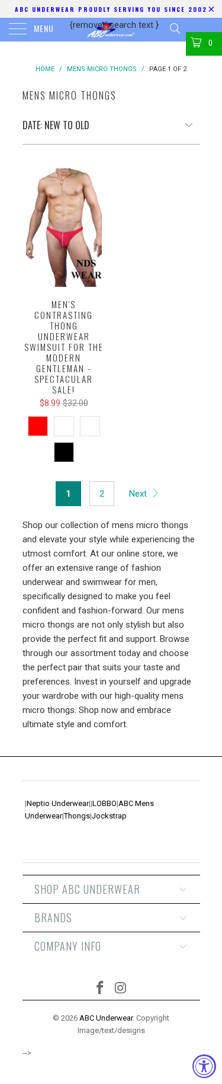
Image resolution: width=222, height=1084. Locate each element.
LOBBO (104, 803)
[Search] (174, 28)
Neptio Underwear (58, 803)
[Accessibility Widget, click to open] (204, 1066)
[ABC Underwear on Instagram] (121, 989)
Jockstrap (109, 815)
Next (139, 493)
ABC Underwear (106, 1017)
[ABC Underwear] (111, 29)
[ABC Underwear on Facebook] (100, 989)
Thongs (77, 815)
